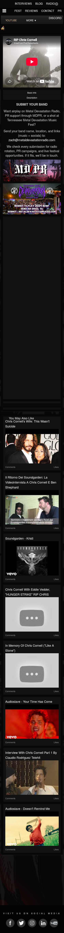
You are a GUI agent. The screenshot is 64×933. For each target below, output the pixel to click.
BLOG (39, 4)
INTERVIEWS (23, 4)
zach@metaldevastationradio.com (32, 140)
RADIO (50, 4)
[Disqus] (32, 263)
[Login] (56, 3)
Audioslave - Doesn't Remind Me (27, 808)
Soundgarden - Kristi (19, 538)
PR (60, 11)
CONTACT (47, 11)
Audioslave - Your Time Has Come (28, 701)
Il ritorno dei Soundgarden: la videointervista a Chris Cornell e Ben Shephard (30, 482)
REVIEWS (31, 11)
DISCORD (55, 18)
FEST (18, 11)
